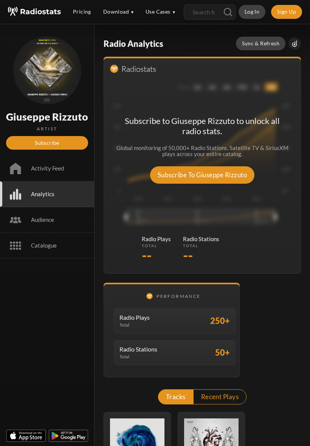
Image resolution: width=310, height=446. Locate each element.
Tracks (176, 397)
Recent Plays (220, 397)
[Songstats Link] (294, 43)
